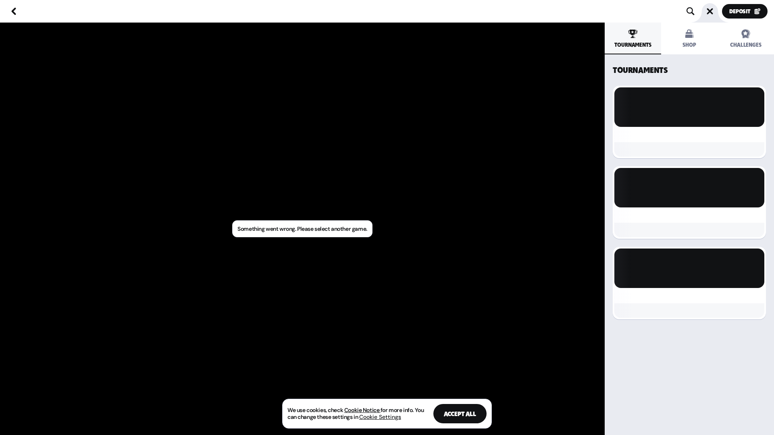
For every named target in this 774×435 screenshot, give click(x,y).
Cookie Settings (380, 417)
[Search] (690, 11)
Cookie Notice (362, 410)
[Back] (13, 11)
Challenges (746, 44)
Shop (689, 44)
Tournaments (632, 44)
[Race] (710, 11)
